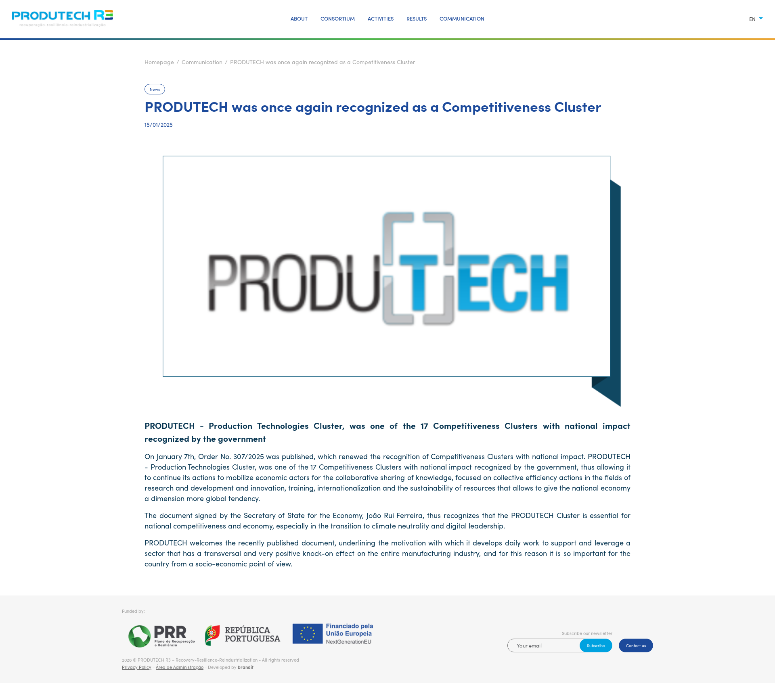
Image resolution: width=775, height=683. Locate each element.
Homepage (159, 62)
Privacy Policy (136, 667)
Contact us (636, 645)
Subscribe (596, 645)
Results (416, 18)
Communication (462, 18)
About (299, 18)
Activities (381, 18)
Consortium (337, 18)
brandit (245, 667)
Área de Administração (179, 667)
